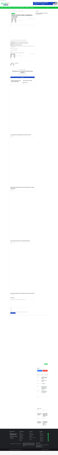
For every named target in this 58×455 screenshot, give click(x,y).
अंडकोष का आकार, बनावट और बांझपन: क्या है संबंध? (39, 414)
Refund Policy (31, 435)
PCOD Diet (17, 7)
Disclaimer (31, 436)
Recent (42, 374)
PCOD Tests (14, 7)
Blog (40, 436)
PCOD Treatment (22, 7)
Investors (20, 439)
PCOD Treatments (42, 435)
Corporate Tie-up (21, 437)
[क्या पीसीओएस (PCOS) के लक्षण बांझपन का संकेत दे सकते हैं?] (39, 378)
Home (2, 7)
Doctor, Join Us (21, 438)
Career (30, 438)
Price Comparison (21, 435)
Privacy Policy (31, 433)
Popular (38, 374)
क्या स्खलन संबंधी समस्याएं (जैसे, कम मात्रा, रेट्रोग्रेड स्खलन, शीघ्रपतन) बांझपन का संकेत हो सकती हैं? (45, 415)
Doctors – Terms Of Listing (32, 437)
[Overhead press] (39, 384)
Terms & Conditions (32, 434)
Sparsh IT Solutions (47, 449)
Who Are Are (20, 433)
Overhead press (43, 383)
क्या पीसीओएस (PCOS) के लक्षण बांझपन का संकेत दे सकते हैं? (44, 378)
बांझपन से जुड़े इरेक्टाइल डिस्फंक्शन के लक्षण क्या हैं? (39, 422)
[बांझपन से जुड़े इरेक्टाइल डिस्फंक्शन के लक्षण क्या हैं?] (39, 419)
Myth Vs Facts (32, 7)
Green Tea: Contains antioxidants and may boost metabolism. (44, 392)
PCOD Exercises (27, 7)
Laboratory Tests (21, 434)
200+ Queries (5, 7)
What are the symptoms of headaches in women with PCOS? (42, 13)
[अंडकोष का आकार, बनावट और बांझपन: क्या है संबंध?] (39, 411)
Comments (46, 374)
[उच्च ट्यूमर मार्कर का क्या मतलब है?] (39, 381)
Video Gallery (20, 436)
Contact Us (20, 440)
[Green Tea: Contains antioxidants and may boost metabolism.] (39, 392)
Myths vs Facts (41, 438)
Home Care (31, 439)
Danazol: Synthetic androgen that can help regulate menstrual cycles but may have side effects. (44, 387)
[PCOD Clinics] (5, 4)
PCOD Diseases (10, 7)
